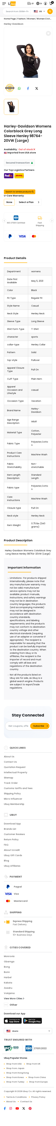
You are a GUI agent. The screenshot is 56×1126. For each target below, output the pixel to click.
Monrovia (9, 956)
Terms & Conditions (16, 1097)
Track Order (11, 783)
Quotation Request (15, 767)
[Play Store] (32, 1022)
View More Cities (13, 998)
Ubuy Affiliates (12, 865)
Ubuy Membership (14, 804)
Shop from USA (14, 1063)
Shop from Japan (15, 1068)
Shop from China (37, 1077)
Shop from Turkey (15, 1081)
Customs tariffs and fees (18, 788)
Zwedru (8, 988)
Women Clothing (45, 18)
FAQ (6, 844)
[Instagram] (12, 1108)
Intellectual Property (15, 772)
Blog (6, 860)
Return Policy (11, 839)
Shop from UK (33, 1063)
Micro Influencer (13, 798)
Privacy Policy (38, 1097)
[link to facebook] (28, 89)
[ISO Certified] (34, 1048)
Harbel (8, 977)
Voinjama (9, 993)
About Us (9, 756)
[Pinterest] (32, 1108)
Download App (12, 823)
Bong (7, 966)
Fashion (21, 18)
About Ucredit (12, 850)
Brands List (10, 828)
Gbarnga (9, 961)
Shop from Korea (15, 1077)
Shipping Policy (12, 793)
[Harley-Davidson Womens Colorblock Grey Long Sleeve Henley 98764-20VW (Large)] (28, 61)
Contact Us (10, 761)
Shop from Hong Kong (17, 1072)
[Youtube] (19, 1108)
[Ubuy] (12, 3)
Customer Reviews (14, 834)
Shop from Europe (38, 1081)
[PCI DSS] (11, 1048)
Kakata (8, 982)
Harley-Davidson (13, 23)
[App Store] (13, 1022)
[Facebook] (6, 1108)
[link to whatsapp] (19, 89)
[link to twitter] (36, 89)
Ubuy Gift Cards (13, 855)
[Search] (50, 11)
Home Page (10, 18)
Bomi (6, 972)
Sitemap (8, 777)
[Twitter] (25, 1108)
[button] (31, 3)
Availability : (11, 149)
